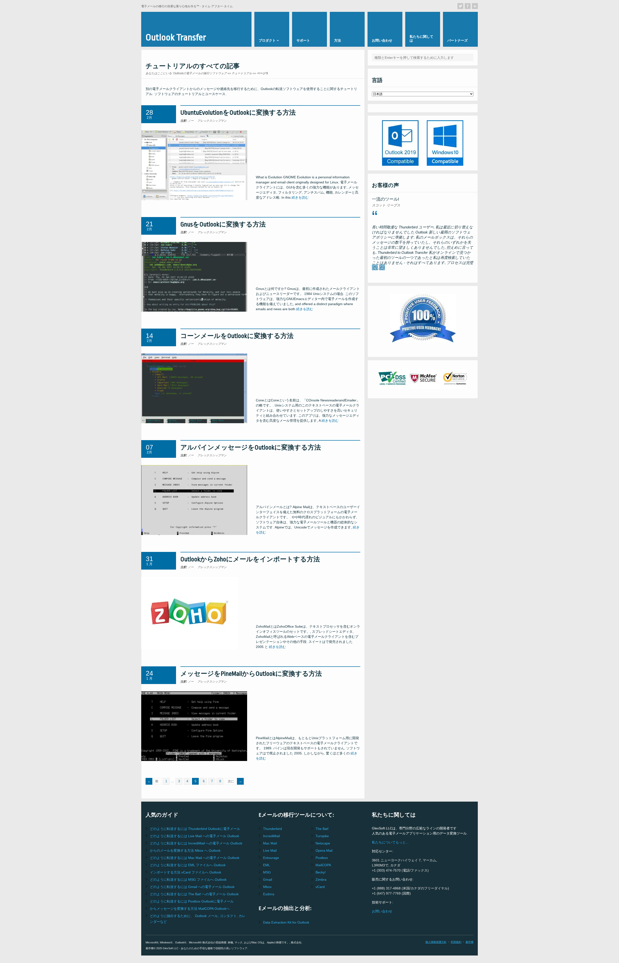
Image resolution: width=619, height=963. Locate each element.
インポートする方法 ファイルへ (185, 872)
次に (231, 781)
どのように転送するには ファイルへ (188, 865)
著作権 (469, 941)
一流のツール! (385, 199)
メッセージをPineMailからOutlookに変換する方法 (251, 673)
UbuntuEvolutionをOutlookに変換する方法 (238, 112)
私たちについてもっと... (390, 842)
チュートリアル (242, 73)
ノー (187, 120)
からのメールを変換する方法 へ (185, 850)
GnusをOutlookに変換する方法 (223, 224)
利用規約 (456, 941)
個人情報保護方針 (436, 941)
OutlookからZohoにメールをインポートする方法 (250, 559)
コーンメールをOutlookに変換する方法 (237, 335)
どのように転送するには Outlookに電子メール (195, 829)
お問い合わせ (382, 911)
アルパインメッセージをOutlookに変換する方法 (250, 447)
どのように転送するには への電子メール (194, 836)
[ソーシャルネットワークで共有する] (460, 6)
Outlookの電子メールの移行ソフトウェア (200, 73)
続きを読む (300, 197)
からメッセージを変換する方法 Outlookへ (190, 908)
